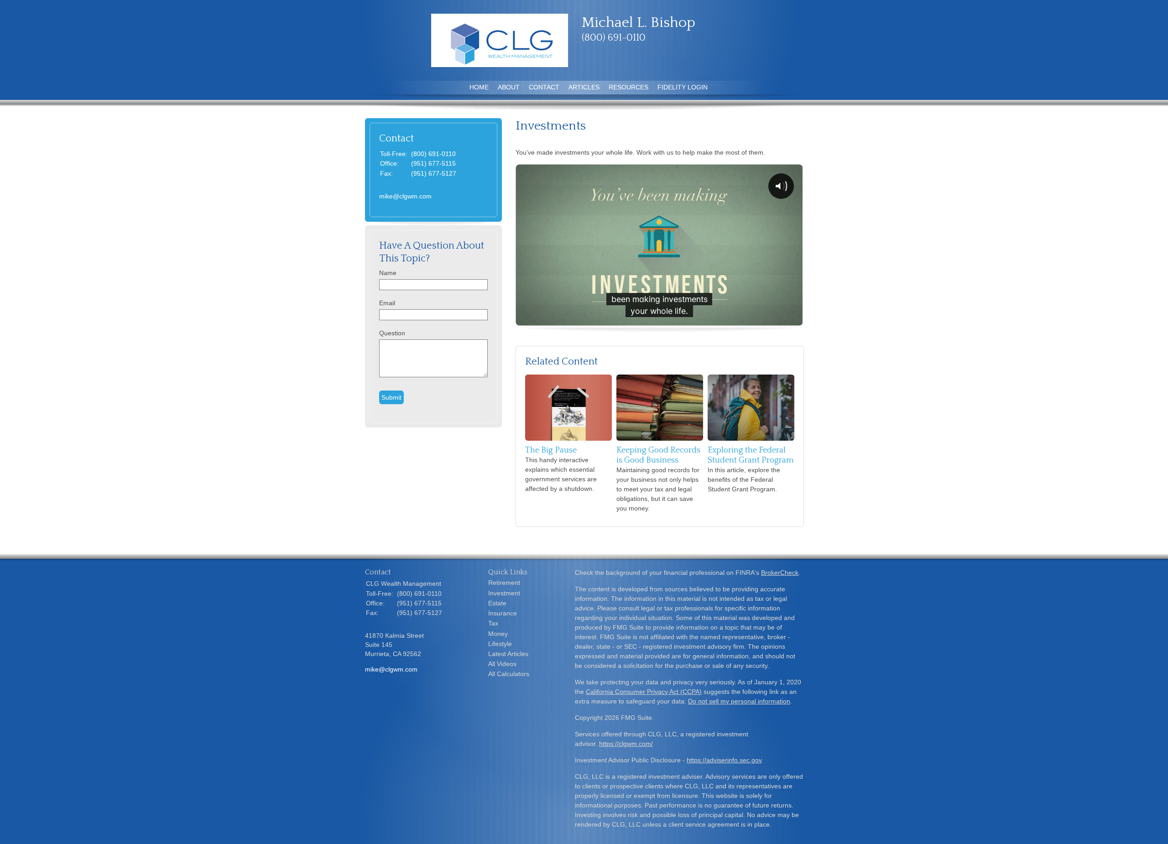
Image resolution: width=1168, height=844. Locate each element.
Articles (584, 87)
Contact (544, 87)
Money (498, 633)
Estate (497, 603)
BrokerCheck (779, 572)
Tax (493, 623)
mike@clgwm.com (405, 196)
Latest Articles (508, 653)
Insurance (502, 613)
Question (392, 333)
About (509, 87)
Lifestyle (500, 643)
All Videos (502, 663)
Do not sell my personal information (739, 701)
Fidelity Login (682, 87)
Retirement (504, 582)
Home (479, 87)
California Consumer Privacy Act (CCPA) (644, 691)
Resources (628, 87)
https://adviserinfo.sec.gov (724, 760)
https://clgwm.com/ (626, 743)
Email (387, 303)
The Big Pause (551, 450)
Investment (504, 593)
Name (387, 272)
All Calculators (508, 673)
